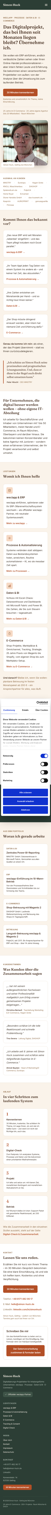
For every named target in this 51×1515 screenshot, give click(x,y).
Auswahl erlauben (25, 801)
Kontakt (6, 1444)
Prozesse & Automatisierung (15, 1412)
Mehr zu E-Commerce (19, 666)
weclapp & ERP (9, 1408)
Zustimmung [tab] (9, 710)
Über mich (7, 1440)
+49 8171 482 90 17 (22, 1299)
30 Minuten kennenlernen (20, 92)
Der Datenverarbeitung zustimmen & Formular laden (26, 1351)
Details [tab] (25, 710)
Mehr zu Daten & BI (17, 618)
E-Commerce (8, 1420)
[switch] (44, 764)
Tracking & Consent (11, 1424)
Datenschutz (8, 1452)
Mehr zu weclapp (17, 523)
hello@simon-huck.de (22, 1304)
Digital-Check (9, 1428)
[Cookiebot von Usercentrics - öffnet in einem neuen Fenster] (36, 703)
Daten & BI (7, 1416)
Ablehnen (25, 810)
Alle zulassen (25, 792)
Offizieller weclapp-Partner (19, 1394)
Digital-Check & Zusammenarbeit (20, 1234)
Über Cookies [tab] (41, 710)
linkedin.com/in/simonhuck (27, 1309)
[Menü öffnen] (46, 5)
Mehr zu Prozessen (18, 571)
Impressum (8, 1448)
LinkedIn (6, 1472)
